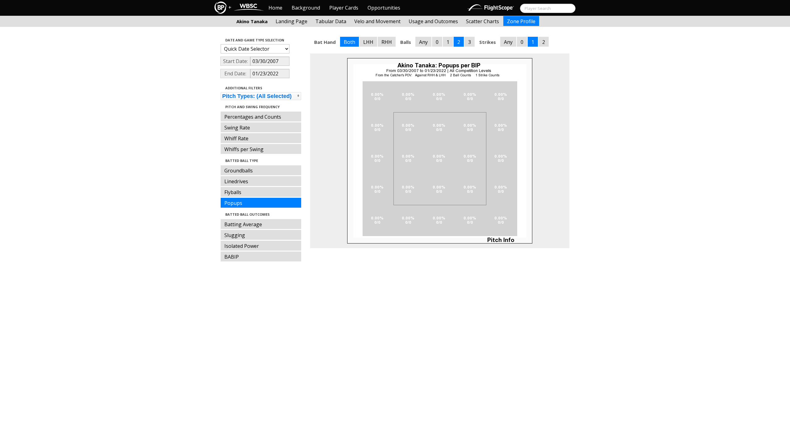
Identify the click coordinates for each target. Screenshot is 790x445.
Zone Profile (521, 21)
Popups (233, 203)
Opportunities (384, 7)
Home (275, 7)
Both (349, 42)
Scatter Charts (482, 21)
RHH (386, 42)
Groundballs (238, 170)
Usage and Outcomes (433, 21)
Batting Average (243, 224)
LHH (368, 42)
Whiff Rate (236, 138)
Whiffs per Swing (244, 149)
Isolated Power (241, 246)
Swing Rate (237, 127)
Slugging (234, 235)
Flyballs (232, 192)
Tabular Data (330, 21)
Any (423, 42)
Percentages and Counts (252, 116)
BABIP (231, 256)
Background (306, 7)
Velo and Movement (377, 21)
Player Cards (343, 7)
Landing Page (291, 21)
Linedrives (236, 181)
